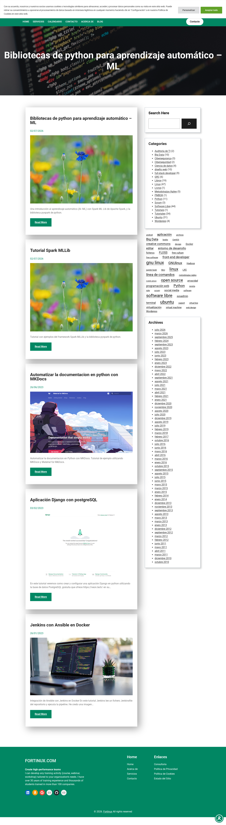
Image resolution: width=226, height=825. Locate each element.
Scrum (158, 202)
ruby (148, 290)
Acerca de (132, 769)
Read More (41, 222)
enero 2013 (161, 525)
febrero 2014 (162, 495)
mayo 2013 (161, 517)
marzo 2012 (161, 536)
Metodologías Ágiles (166, 191)
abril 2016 (160, 455)
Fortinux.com (40, 760)
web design (191, 307)
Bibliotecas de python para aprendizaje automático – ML (81, 120)
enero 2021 (161, 399)
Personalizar (188, 10)
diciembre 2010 (163, 558)
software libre (159, 295)
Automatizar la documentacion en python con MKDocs (74, 377)
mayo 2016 (161, 451)
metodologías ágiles (187, 275)
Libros (158, 180)
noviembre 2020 (163, 407)
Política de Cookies (164, 773)
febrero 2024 (162, 340)
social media (171, 290)
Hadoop (191, 263)
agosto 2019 (161, 421)
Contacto (132, 778)
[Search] (189, 124)
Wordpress (160, 221)
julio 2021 (160, 385)
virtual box (193, 303)
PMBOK (159, 195)
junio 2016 (160, 447)
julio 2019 (160, 425)
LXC (185, 269)
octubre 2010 (162, 562)
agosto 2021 (161, 381)
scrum (157, 290)
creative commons (158, 244)
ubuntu (167, 302)
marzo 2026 (161, 333)
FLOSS (163, 252)
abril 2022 (160, 374)
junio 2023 (160, 355)
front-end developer (176, 257)
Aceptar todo (211, 10)
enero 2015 (161, 492)
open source (172, 280)
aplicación (164, 234)
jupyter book (151, 270)
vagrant (181, 303)
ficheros (150, 252)
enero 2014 (161, 499)
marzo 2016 (161, 458)
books (165, 240)
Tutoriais (159, 210)
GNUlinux (175, 263)
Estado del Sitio (162, 778)
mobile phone (151, 281)
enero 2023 (161, 363)
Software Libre (162, 206)
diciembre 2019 (163, 418)
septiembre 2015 (164, 469)
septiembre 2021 (164, 377)
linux (173, 269)
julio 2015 (160, 477)
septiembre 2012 (164, 532)
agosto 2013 (161, 514)
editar (150, 248)
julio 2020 (160, 414)
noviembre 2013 (163, 506)
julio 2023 (160, 351)
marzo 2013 (161, 521)
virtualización (153, 307)
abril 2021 (160, 392)
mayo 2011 (161, 547)
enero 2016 (161, 462)
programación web (157, 285)
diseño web (161, 169)
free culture (178, 252)
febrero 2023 (162, 359)
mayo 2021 (161, 388)
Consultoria (160, 764)
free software (152, 257)
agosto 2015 (161, 473)
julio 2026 (160, 329)
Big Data (159, 154)
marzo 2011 (161, 554)
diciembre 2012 (163, 528)
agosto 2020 (161, 410)
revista (192, 286)
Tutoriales (160, 213)
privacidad (192, 280)
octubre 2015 (162, 466)
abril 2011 (160, 550)
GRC (157, 176)
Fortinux (107, 811)
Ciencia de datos (164, 165)
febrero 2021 (162, 396)
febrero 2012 (162, 539)
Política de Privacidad (166, 769)
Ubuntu (159, 217)
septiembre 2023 (164, 344)
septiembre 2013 (164, 510)
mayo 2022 (161, 370)
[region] (113, 9)
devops (178, 244)
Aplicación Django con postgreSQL (63, 500)
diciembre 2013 (163, 503)
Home (130, 764)
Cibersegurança (163, 158)
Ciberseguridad (163, 162)
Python (158, 198)
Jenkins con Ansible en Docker (60, 625)
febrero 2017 (162, 436)
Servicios (132, 773)
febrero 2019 (162, 429)
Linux (158, 184)
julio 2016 (160, 444)
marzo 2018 (161, 433)
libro (163, 270)
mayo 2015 (161, 484)
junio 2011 (160, 543)
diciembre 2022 (163, 366)
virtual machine (174, 307)
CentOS (175, 240)
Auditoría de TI (162, 151)
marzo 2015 (161, 488)
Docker (189, 244)
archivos (180, 235)
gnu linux (155, 262)
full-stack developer (165, 173)
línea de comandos (160, 275)
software (187, 290)
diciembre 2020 (163, 403)
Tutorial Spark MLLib (50, 250)
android (149, 235)
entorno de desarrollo (172, 248)
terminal (151, 302)
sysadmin (182, 296)
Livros (158, 187)
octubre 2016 (162, 440)
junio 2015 (160, 480)
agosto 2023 (161, 348)
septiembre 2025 (164, 337)
